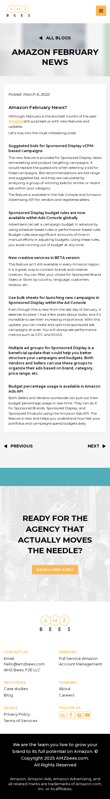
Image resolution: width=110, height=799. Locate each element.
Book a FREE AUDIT (55, 570)
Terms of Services (20, 720)
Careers (66, 695)
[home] (17, 11)
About (65, 688)
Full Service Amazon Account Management (80, 661)
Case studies (16, 688)
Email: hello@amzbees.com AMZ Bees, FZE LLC (25, 664)
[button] (101, 11)
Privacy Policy (17, 714)
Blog (8, 695)
